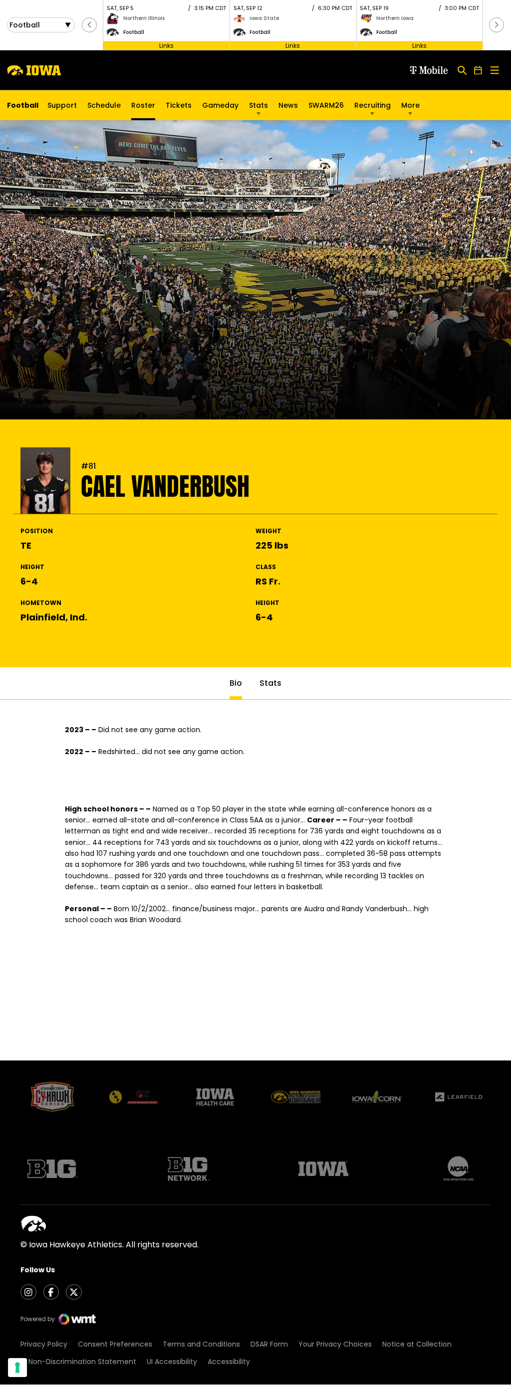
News (288, 105)
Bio (236, 683)
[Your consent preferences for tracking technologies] (17, 1367)
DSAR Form (269, 1344)
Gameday (220, 105)
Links (166, 45)
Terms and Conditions (201, 1344)
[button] (89, 24)
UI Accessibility (172, 1362)
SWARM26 (326, 105)
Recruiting (372, 105)
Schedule (104, 105)
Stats (258, 105)
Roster (143, 105)
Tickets (179, 107)
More (410, 105)
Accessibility (229, 1362)
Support (62, 105)
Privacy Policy (43, 1344)
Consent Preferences (115, 1344)
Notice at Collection (417, 1344)
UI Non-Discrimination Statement (78, 1362)
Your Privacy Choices (335, 1344)
